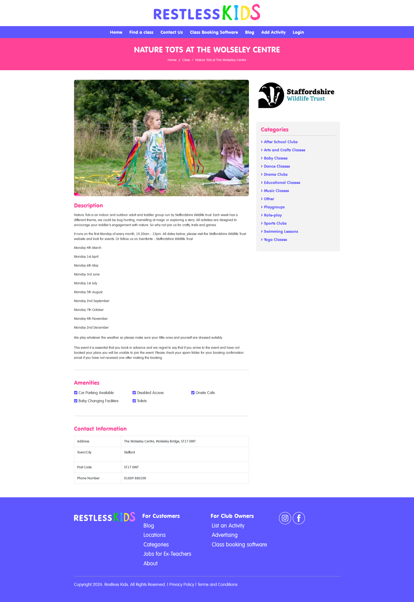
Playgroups (274, 207)
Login (298, 32)
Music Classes (276, 191)
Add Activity (273, 32)
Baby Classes (275, 158)
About (151, 563)
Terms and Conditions (217, 584)
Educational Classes (281, 182)
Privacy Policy (181, 584)
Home (116, 32)
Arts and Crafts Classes (284, 150)
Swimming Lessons (280, 231)
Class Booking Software (214, 32)
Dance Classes (276, 166)
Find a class (141, 32)
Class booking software (239, 544)
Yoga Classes (275, 239)
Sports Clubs (275, 223)
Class (186, 60)
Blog (249, 32)
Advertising (225, 535)
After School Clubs (280, 142)
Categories (156, 544)
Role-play (272, 215)
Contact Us (172, 32)
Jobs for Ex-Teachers (167, 554)
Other (268, 199)
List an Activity (228, 525)
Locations (155, 535)
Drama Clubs (275, 174)
